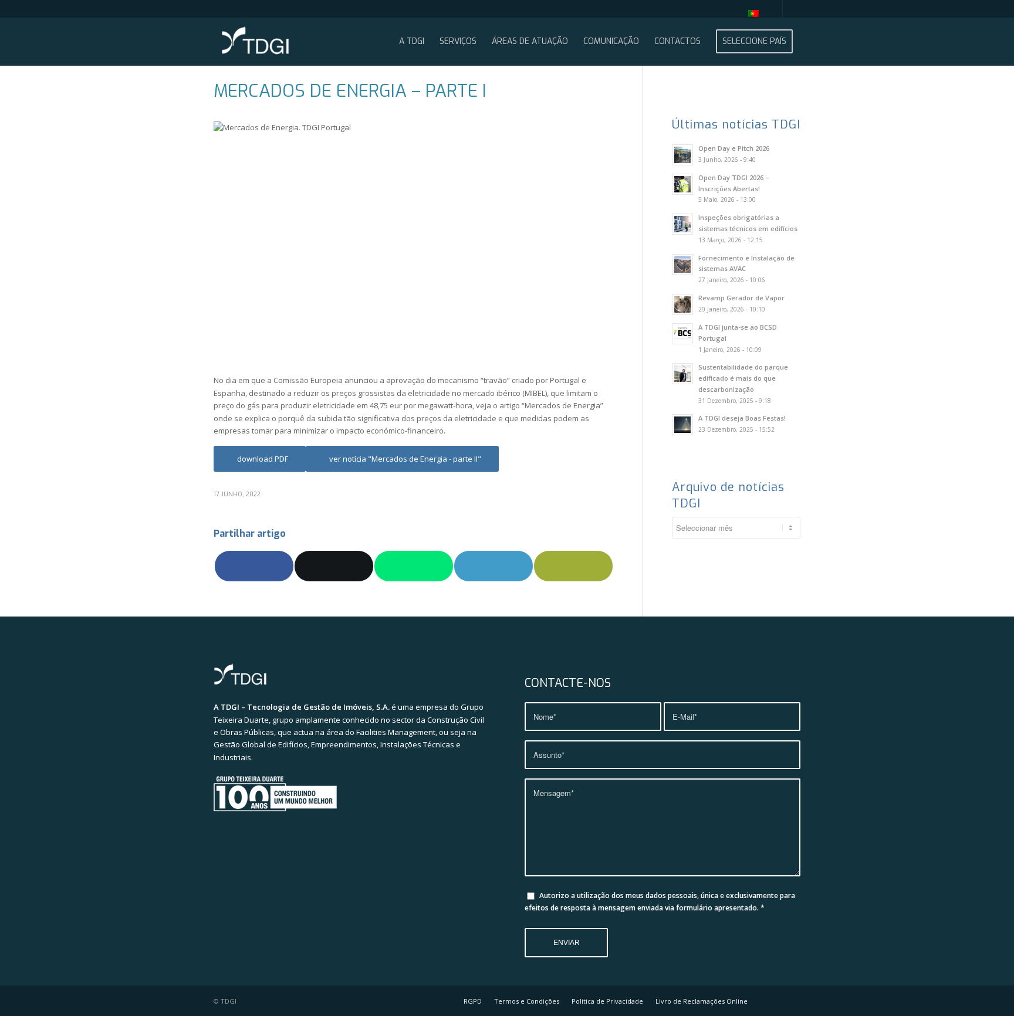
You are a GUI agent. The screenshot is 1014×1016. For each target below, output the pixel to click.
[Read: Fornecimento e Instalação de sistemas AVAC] (682, 264)
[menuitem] (750, 13)
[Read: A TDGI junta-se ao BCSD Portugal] (682, 333)
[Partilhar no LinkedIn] (493, 566)
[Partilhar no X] (334, 566)
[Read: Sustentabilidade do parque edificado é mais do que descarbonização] (682, 373)
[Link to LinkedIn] (791, 9)
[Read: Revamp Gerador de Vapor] (682, 304)
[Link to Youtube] (773, 9)
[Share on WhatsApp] (413, 566)
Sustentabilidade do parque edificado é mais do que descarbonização (743, 378)
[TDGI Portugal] (255, 41)
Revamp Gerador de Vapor (741, 297)
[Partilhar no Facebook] (254, 566)
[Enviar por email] (573, 566)
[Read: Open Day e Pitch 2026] (682, 154)
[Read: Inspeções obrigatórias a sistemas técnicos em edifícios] (682, 224)
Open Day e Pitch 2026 (733, 148)
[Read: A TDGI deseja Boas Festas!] (682, 424)
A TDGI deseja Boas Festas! (742, 418)
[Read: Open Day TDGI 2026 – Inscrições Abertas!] (682, 184)
